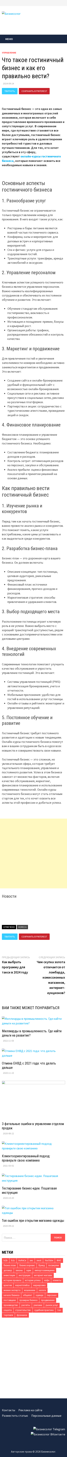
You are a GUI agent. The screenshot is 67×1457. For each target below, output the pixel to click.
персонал (52, 1295)
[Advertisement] (33, 853)
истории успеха (33, 1280)
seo (31, 1260)
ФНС (59, 1260)
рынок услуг (52, 1305)
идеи (28, 1270)
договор (8, 1270)
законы (19, 1270)
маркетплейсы (22, 1285)
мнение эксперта (12, 1290)
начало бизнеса (11, 1295)
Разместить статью (15, 1416)
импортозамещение (44, 1270)
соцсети (8, 1310)
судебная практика (44, 1310)
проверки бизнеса (28, 1300)
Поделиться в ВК (14, 97)
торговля (8, 1315)
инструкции (24, 1275)
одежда (39, 1295)
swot (39, 1260)
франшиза (22, 1315)
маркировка (39, 1285)
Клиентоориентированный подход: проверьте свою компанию (26, 1158)
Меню (9, 39)
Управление (9, 52)
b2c (13, 1260)
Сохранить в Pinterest (34, 91)
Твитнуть (9, 91)
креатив (8, 1285)
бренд (41, 1265)
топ (59, 1310)
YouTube (49, 1260)
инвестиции (9, 1275)
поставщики (10, 1300)
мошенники (29, 1290)
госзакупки (53, 1265)
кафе (46, 1280)
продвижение (47, 1300)
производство (11, 1305)
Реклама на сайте (30, 1410)
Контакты (8, 1410)
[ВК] (64, 3)
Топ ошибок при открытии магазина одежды (33, 1220)
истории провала (12, 1280)
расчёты (25, 1305)
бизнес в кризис (27, 1265)
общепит (27, 1295)
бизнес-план (10, 1265)
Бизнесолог (48, 1451)
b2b (6, 1260)
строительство (23, 1310)
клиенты (57, 1280)
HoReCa (22, 927)
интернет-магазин (43, 1275)
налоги (42, 1290)
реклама (38, 1305)
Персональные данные (46, 1416)
